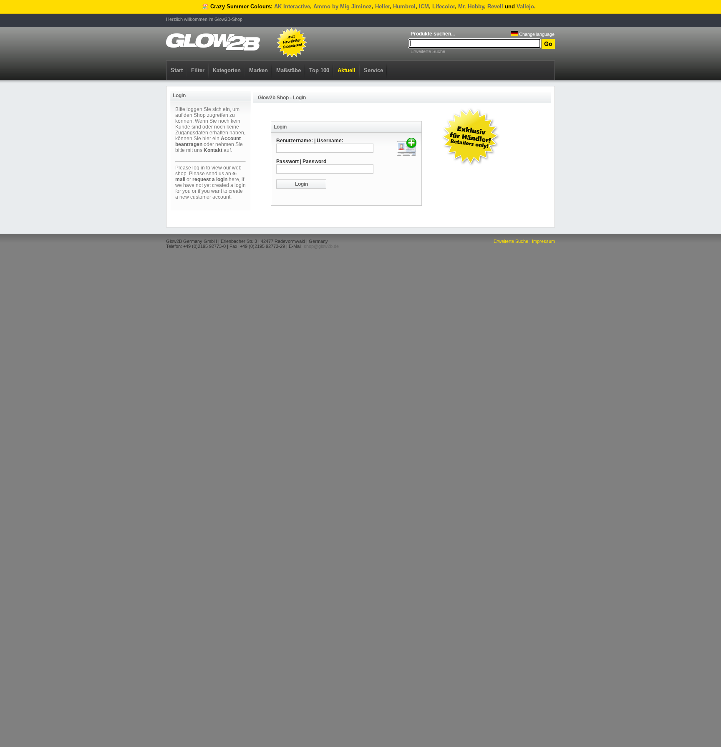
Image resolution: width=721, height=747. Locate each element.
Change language (536, 34)
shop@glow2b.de (321, 246)
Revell (495, 6)
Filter (197, 70)
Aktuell (346, 70)
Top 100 (319, 70)
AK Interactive (292, 6)
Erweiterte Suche (428, 51)
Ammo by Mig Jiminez (342, 6)
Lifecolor (443, 6)
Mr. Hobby (471, 6)
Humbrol (404, 6)
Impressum (543, 241)
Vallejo (525, 6)
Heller (382, 6)
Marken (258, 70)
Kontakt (213, 150)
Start (177, 70)
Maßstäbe (288, 70)
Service (373, 70)
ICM (424, 6)
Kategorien (227, 70)
